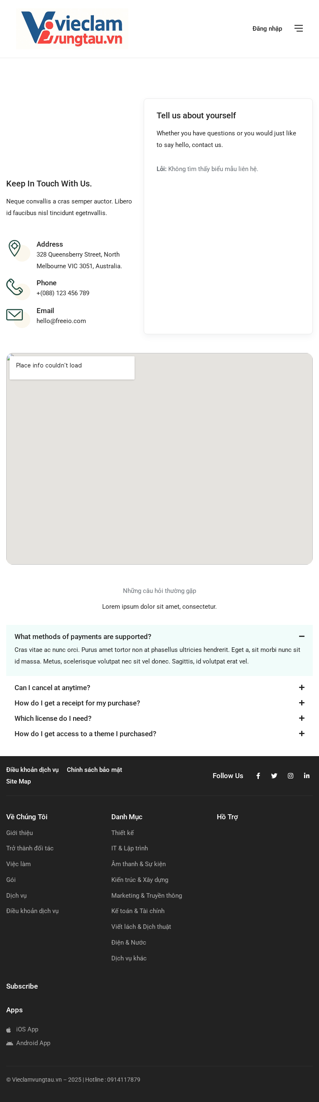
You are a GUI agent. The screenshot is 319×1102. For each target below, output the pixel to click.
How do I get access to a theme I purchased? (85, 734)
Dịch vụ (16, 895)
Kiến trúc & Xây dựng (139, 880)
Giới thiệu (19, 833)
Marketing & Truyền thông (146, 895)
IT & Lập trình (129, 848)
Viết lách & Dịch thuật (141, 927)
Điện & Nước (128, 942)
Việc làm (18, 864)
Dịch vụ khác (129, 958)
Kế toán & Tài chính (137, 911)
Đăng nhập (267, 28)
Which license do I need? (53, 718)
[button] (159, 632)
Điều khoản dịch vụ (32, 911)
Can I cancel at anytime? (52, 687)
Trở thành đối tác (30, 848)
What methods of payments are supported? (83, 636)
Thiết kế (122, 833)
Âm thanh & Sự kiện (138, 864)
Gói (11, 880)
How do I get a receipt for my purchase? (77, 703)
